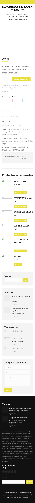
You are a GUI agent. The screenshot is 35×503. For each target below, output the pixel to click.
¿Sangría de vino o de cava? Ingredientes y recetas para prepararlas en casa (20, 310)
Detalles (17, 265)
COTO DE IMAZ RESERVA (21, 241)
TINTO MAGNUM (6, 88)
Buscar (4, 478)
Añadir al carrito (21, 79)
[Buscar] (25, 280)
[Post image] (7, 298)
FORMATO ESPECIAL (14, 85)
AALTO (17, 256)
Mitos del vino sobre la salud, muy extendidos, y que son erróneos (21, 298)
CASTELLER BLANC (23, 212)
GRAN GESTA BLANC (20, 183)
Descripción (6, 111)
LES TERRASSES (21, 225)
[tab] (17, 110)
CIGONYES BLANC (23, 198)
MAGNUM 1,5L (25, 85)
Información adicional (10, 116)
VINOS (14, 88)
